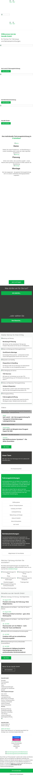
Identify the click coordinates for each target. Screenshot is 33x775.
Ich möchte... (16, 293)
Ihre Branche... (16, 320)
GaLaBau (3, 326)
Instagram (16, 739)
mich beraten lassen (6, 310)
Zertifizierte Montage (6, 710)
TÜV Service (4, 713)
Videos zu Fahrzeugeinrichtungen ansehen (11, 299)
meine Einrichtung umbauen (8, 307)
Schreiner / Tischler (6, 329)
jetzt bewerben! (9, 669)
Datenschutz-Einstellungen (16, 774)
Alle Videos (6, 446)
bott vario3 (16, 524)
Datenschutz (16, 746)
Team (2, 685)
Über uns (3, 683)
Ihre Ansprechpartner (16, 468)
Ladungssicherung (16, 511)
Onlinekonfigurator (13, 229)
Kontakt (3, 690)
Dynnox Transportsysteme (16, 505)
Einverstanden (16, 770)
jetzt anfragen (16, 282)
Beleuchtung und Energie (16, 515)
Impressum (16, 744)
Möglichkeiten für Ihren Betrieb (16, 553)
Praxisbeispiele (5, 682)
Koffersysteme (16, 502)
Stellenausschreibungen (7, 686)
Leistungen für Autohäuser (7, 688)
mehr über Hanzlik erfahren (8, 313)
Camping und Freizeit (16, 508)
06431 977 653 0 (5, 728)
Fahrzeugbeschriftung (6, 716)
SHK (2, 324)
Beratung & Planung (6, 708)
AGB (16, 747)
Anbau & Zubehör (16, 518)
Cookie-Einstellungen (16, 743)
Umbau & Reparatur (6, 715)
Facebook (16, 737)
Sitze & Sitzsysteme (16, 521)
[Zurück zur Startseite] (5, 15)
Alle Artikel (6, 657)
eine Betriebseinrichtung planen (9, 304)
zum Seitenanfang (16, 741)
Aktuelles (3, 680)
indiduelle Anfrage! (12, 568)
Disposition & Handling (6, 712)
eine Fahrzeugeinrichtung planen (9, 296)
